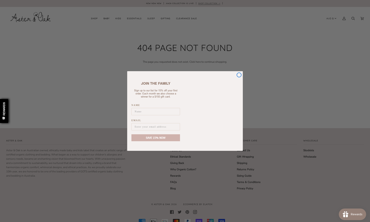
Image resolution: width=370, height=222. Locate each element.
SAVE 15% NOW (156, 137)
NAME (135, 105)
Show (4, 111)
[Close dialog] (239, 75)
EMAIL (135, 120)
